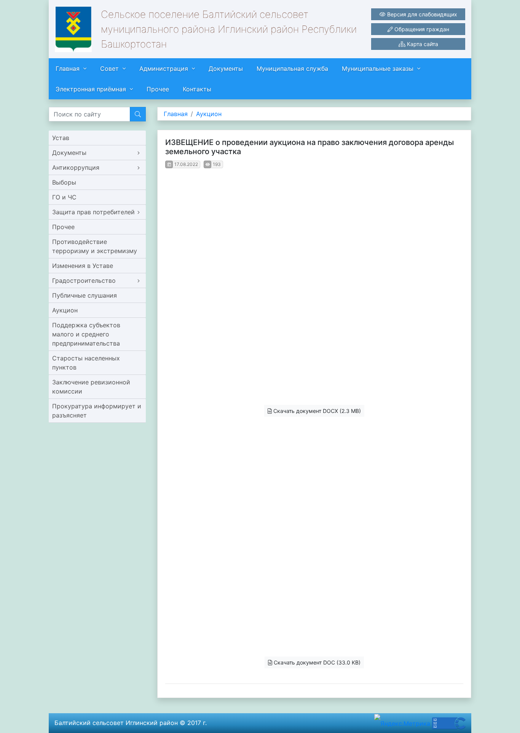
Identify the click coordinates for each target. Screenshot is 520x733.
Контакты (197, 89)
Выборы (64, 182)
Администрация (163, 68)
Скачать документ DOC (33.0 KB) (316, 662)
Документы (226, 68)
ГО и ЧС (64, 197)
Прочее (158, 89)
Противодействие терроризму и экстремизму (94, 246)
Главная (68, 68)
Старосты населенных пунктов (86, 362)
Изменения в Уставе (82, 265)
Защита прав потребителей (93, 212)
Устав (60, 138)
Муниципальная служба (292, 68)
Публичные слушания (84, 295)
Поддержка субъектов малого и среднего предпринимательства (86, 334)
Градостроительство (84, 280)
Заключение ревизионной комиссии (91, 386)
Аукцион (65, 310)
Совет (109, 68)
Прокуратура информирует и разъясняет (96, 410)
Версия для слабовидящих (421, 14)
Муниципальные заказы (377, 68)
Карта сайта (421, 44)
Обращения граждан (421, 29)
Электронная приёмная (91, 89)
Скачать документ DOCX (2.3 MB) (316, 411)
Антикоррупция (75, 167)
